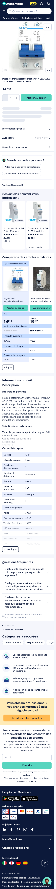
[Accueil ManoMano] (14, 4)
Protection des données (33, 882)
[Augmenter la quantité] (17, 97)
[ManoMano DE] (18, 863)
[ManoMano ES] (25, 863)
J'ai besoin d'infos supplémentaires (22, 173)
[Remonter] (44, 863)
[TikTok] (32, 829)
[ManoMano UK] (11, 863)
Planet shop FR (17, 185)
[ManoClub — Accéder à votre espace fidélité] (33, 4)
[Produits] (4, 11)
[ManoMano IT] (4, 863)
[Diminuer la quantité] (5, 97)
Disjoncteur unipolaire (14, 629)
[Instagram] (25, 829)
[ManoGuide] (47, 881)
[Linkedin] (4, 829)
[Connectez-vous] (41, 4)
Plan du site (34, 877)
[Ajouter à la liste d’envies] (49, 70)
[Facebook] (11, 829)
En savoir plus (31, 781)
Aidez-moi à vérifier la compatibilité (22, 167)
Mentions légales (10, 882)
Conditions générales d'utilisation (33, 886)
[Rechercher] (10, 11)
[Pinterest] (18, 829)
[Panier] (48, 4)
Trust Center (8, 886)
